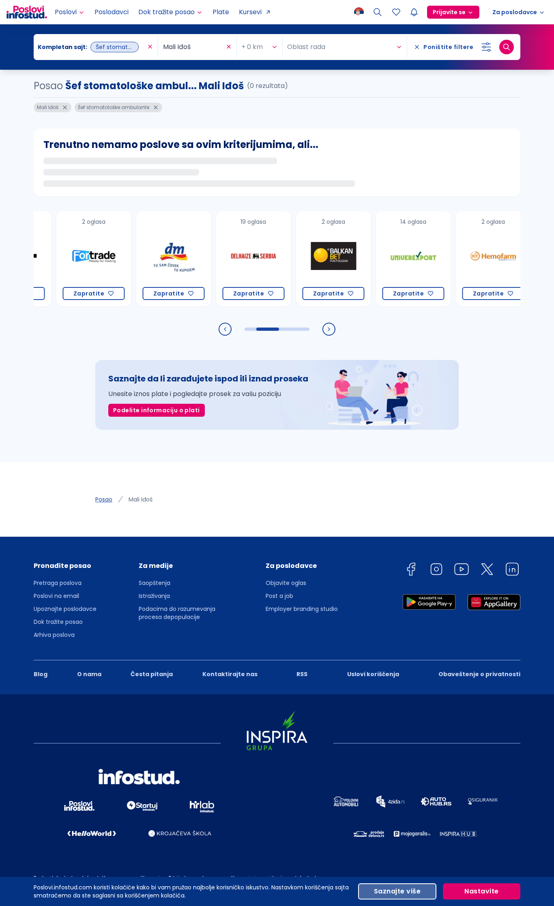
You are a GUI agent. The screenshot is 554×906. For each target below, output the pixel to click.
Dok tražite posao (58, 622)
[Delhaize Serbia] (239, 258)
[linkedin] (512, 570)
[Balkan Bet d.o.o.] (318, 258)
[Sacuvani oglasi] (396, 12)
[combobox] (91, 47)
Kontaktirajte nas (230, 674)
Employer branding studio (302, 609)
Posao (103, 499)
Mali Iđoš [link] (140, 499)
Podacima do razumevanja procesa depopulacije (177, 613)
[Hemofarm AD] (478, 258)
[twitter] (487, 570)
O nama (89, 674)
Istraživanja (154, 596)
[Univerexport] (398, 258)
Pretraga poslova (58, 583)
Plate (221, 12)
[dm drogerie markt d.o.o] (159, 258)
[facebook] (411, 570)
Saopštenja (154, 583)
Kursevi (250, 12)
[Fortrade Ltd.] (79, 258)
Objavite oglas (286, 583)
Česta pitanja (152, 674)
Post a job (279, 596)
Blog (40, 674)
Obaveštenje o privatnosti (479, 674)
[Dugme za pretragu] (506, 47)
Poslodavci (111, 12)
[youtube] (461, 570)
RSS (301, 674)
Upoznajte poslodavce (65, 609)
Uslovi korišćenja (373, 674)
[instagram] (436, 570)
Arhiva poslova (54, 635)
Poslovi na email (56, 596)
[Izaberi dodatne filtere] (486, 47)
